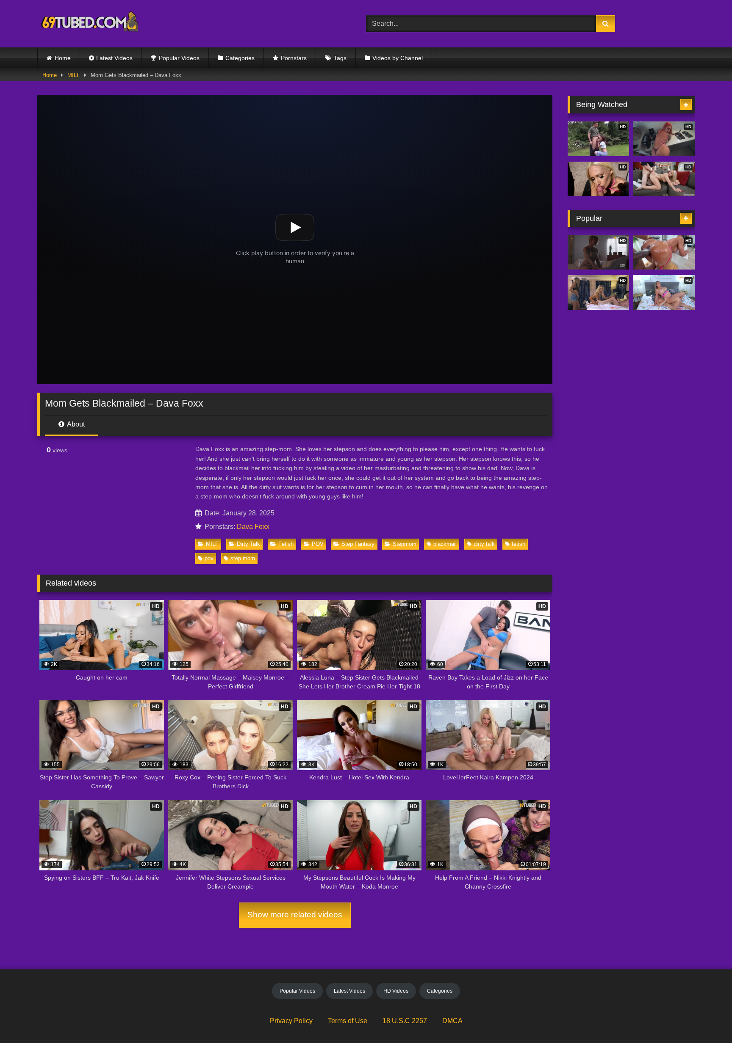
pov (209, 558)
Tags (340, 58)
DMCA (452, 1020)
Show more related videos (294, 914)
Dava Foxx (253, 526)
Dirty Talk (248, 544)
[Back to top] (705, 1018)
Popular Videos (179, 58)
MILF (73, 75)
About (75, 424)
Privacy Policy (291, 1020)
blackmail (445, 544)
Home (63, 58)
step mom (242, 558)
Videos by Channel (397, 58)
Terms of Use (347, 1020)
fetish (518, 544)
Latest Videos (114, 58)
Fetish (286, 544)
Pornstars (294, 58)
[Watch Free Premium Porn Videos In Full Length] (91, 24)
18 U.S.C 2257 (405, 1020)
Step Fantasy (357, 544)
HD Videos (395, 991)
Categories (240, 58)
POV (318, 544)
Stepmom (404, 544)
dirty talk (484, 544)
